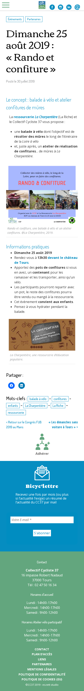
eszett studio (50, 685)
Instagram (60, 7)
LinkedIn (69, 7)
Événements (15, 19)
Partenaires (34, 19)
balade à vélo (38, 399)
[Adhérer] (42, 442)
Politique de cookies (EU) (42, 679)
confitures (60, 399)
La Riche (58, 406)
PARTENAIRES (42, 664)
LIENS (42, 659)
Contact (77, 7)
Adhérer (42, 453)
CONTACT (42, 649)
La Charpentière (35, 406)
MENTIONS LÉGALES (41, 669)
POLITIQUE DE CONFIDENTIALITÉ (42, 674)
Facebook (52, 7)
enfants (13, 406)
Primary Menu (7, 5)
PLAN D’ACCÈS (42, 654)
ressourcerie (24, 117)
